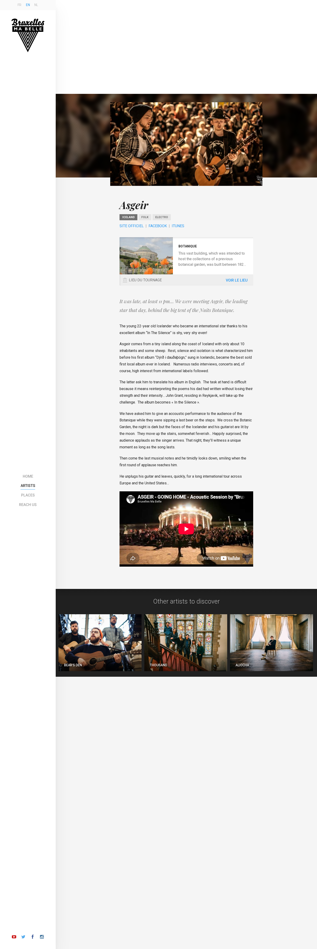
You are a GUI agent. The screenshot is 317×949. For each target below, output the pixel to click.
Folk (145, 217)
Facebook (158, 226)
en (28, 5)
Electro (161, 217)
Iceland (128, 217)
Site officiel (132, 226)
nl (36, 5)
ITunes (178, 226)
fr (19, 5)
